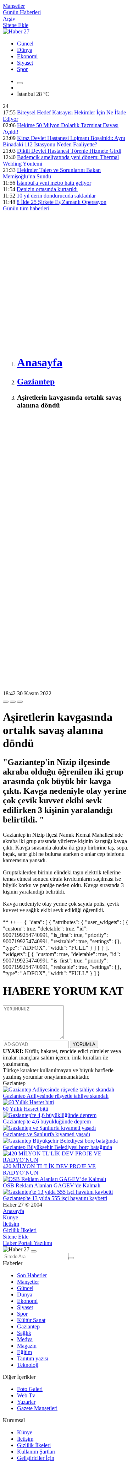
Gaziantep (28, 1326)
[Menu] (20, 83)
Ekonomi (27, 56)
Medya (25, 1339)
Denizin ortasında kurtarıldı (47, 189)
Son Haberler (32, 1275)
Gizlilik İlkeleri (20, 1230)
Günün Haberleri (22, 12)
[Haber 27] (16, 31)
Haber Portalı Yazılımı (27, 1243)
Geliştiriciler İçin (35, 1458)
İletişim (11, 1224)
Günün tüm (26, 208)
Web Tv (26, 1395)
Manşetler (14, 6)
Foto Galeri (30, 1389)
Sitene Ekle (15, 25)
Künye (10, 1217)
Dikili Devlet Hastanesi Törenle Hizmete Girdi (69, 151)
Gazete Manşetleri (37, 1408)
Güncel (25, 44)
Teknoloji (27, 1365)
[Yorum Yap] (20, 702)
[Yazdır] (13, 702)
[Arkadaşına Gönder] (6, 702)
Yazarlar (26, 1402)
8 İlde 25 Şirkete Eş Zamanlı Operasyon (61, 202)
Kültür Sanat (31, 1320)
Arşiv (9, 19)
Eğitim (24, 1352)
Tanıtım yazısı (32, 1358)
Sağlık (24, 1333)
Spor (22, 69)
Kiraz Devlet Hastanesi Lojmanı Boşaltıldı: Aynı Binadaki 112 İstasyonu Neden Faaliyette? (64, 141)
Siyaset (25, 63)
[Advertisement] (66, 282)
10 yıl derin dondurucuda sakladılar (56, 196)
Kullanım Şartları (36, 1452)
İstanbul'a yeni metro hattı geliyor (54, 183)
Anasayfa (13, 1211)
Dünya (24, 50)
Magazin (27, 1346)
